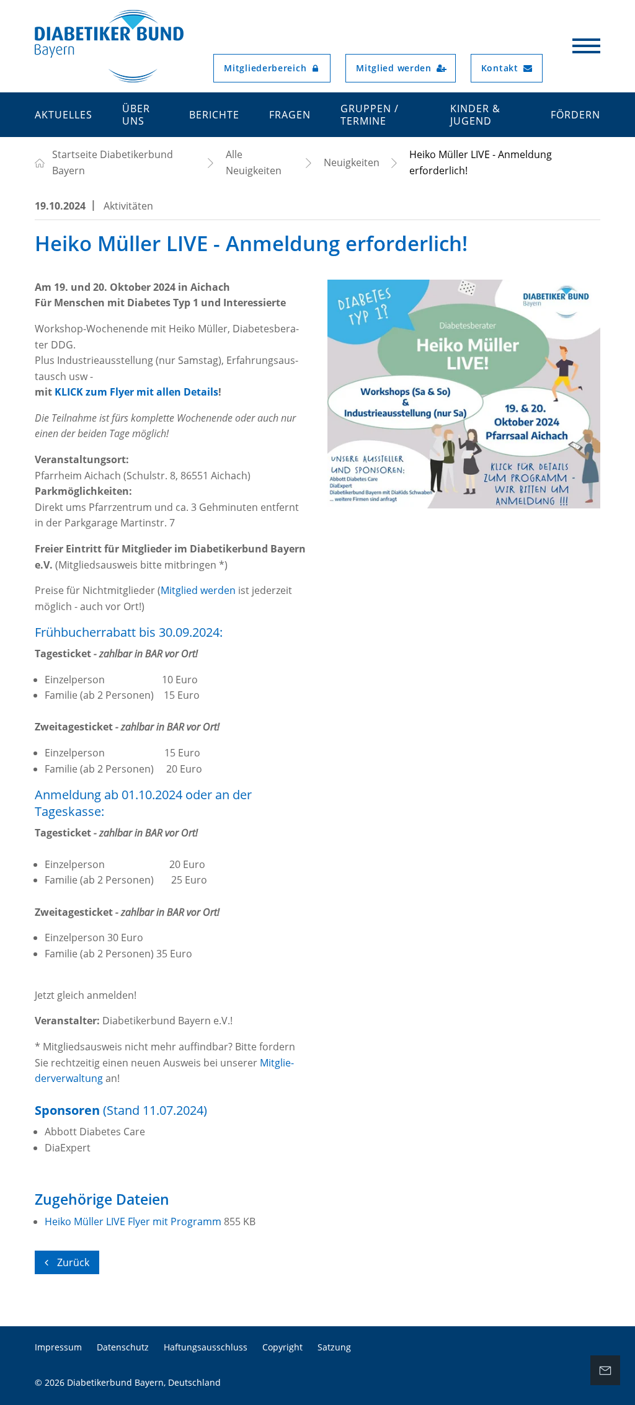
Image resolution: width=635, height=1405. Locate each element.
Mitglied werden (199, 590)
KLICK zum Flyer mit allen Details (136, 392)
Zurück (72, 1262)
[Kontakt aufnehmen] (605, 1370)
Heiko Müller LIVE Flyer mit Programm (134, 1221)
